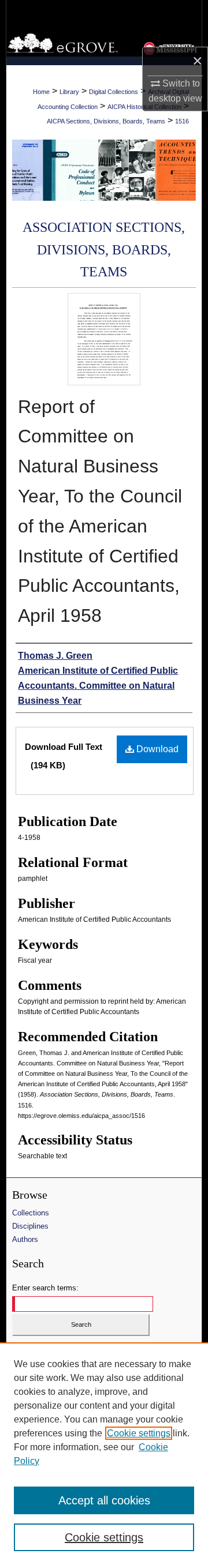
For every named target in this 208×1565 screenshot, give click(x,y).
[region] (104, 1453)
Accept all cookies (104, 1500)
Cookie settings (138, 1433)
